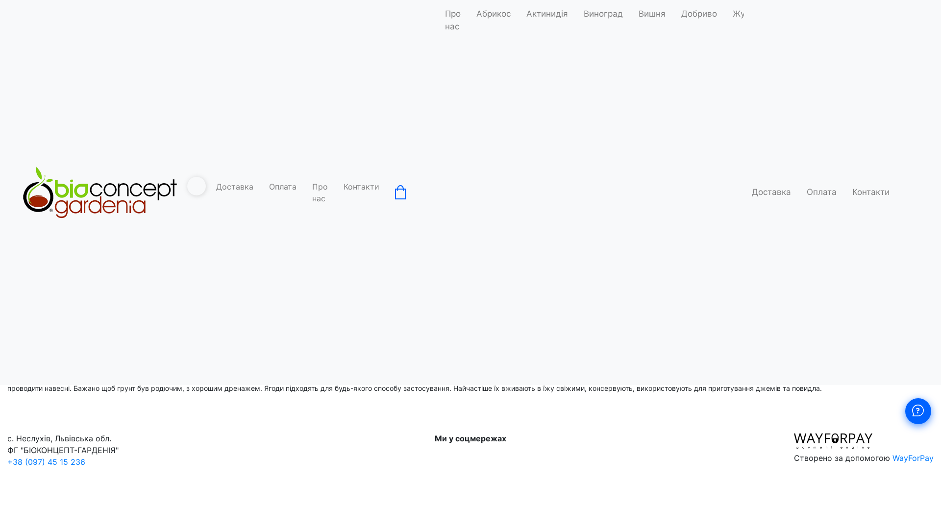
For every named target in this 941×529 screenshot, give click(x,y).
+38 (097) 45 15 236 (46, 462)
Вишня (652, 14)
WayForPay (913, 458)
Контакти (361, 187)
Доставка (234, 187)
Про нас (320, 192)
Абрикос (493, 14)
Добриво (699, 14)
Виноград (603, 14)
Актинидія (547, 14)
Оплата (283, 187)
